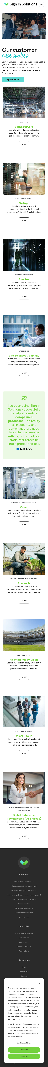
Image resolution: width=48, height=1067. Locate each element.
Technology (24, 951)
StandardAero (24, 126)
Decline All (24, 1056)
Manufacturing (24, 942)
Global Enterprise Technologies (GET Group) (24, 816)
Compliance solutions (24, 913)
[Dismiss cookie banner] (39, 983)
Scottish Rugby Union (24, 659)
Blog (24, 967)
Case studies (24, 972)
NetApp (24, 203)
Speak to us (13, 79)
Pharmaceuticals (24, 947)
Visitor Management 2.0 (24, 882)
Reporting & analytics (24, 908)
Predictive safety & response (24, 899)
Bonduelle (24, 583)
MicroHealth (24, 736)
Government (24, 938)
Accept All (24, 1049)
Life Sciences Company (24, 355)
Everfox (24, 279)
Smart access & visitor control (24, 886)
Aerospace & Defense (24, 933)
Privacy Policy (16, 1019)
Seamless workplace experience (24, 890)
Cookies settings (24, 1043)
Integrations (24, 917)
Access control (24, 904)
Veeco (24, 507)
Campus (24, 976)
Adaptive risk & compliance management (24, 895)
